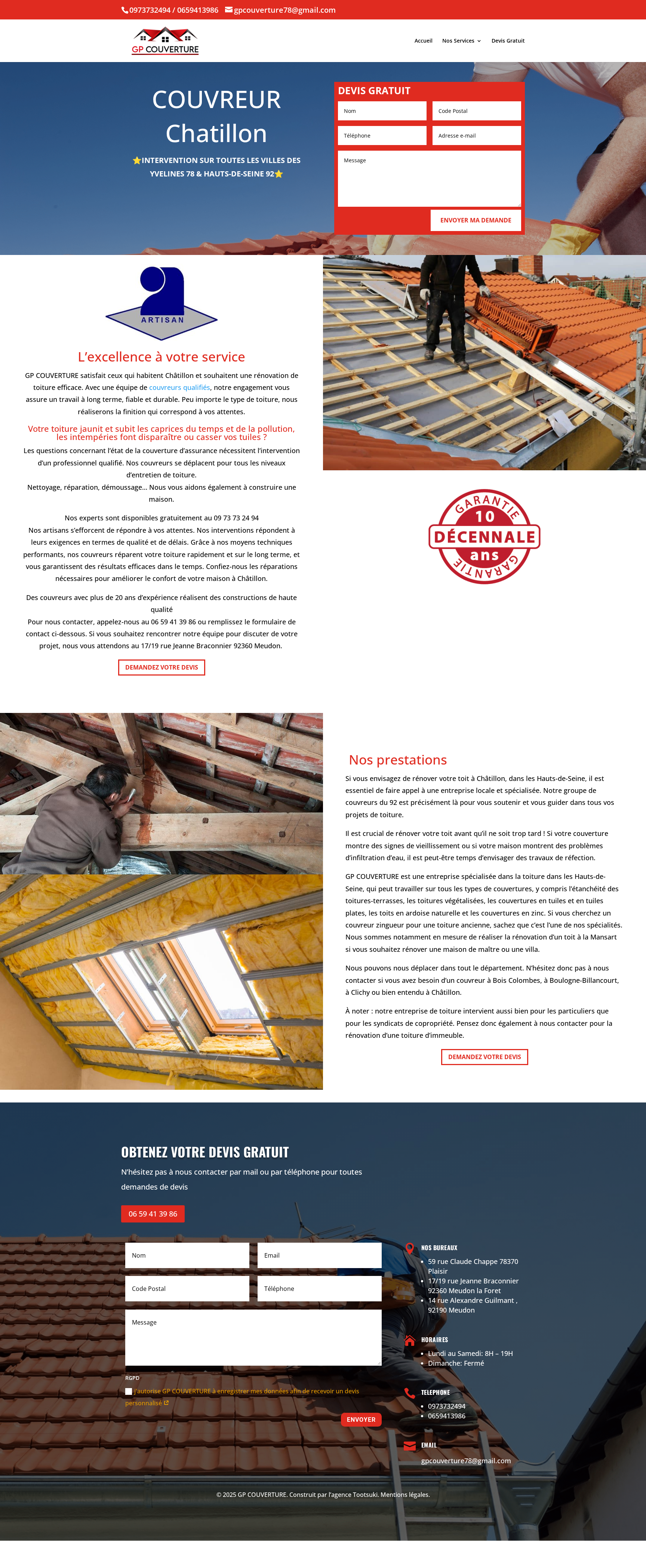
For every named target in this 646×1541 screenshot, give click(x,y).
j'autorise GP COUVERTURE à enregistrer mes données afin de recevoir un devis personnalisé (242, 1397)
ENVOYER (361, 1419)
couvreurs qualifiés (179, 387)
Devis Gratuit (508, 41)
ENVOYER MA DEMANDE (475, 220)
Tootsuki (365, 1495)
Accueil (424, 41)
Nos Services (458, 41)
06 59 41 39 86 (153, 1214)
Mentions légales (404, 1495)
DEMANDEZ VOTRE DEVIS (161, 667)
